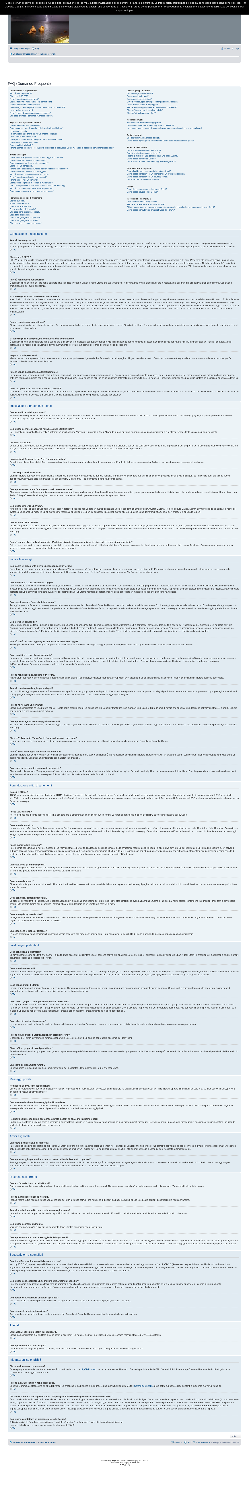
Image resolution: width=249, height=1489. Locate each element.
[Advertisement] (124, 70)
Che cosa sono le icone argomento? (26, 223)
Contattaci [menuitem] (178, 1442)
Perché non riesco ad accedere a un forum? (29, 174)
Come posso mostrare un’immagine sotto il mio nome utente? (36, 139)
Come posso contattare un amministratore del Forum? (151, 210)
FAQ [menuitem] (37, 48)
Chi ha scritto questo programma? (142, 201)
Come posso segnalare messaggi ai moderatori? (31, 183)
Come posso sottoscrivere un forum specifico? (147, 177)
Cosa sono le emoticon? (20, 206)
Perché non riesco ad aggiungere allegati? (28, 177)
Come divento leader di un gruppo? (142, 105)
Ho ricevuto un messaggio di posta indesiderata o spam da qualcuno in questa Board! (164, 128)
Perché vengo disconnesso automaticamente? (30, 113)
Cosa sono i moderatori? (138, 96)
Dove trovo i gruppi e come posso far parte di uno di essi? (152, 102)
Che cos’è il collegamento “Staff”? (141, 113)
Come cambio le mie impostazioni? (25, 125)
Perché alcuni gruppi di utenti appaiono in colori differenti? (152, 107)
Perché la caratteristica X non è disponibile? (146, 204)
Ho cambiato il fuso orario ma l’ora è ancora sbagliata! (33, 134)
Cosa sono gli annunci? (20, 215)
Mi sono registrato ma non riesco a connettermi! (31, 102)
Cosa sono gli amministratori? (140, 93)
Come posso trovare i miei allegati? (142, 192)
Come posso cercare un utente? (141, 159)
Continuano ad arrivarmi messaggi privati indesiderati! (150, 125)
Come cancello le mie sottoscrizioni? (143, 179)
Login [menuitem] (237, 48)
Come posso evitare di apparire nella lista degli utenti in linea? (36, 128)
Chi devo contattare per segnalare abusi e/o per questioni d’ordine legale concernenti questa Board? (171, 207)
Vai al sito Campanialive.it (25, 54)
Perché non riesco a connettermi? (25, 105)
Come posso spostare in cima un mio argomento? (32, 191)
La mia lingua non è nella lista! (23, 137)
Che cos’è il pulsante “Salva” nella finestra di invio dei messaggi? (38, 185)
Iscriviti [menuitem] (227, 48)
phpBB (115, 1461)
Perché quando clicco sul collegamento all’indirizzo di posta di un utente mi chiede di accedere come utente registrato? (62, 148)
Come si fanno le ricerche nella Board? (144, 150)
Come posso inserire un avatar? (24, 142)
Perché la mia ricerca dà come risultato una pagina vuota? (152, 156)
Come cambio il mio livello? (21, 145)
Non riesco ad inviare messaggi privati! (144, 123)
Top (14, 249)
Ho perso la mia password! (21, 110)
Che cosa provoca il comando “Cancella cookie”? (31, 116)
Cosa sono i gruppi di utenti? (139, 99)
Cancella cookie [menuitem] (203, 1442)
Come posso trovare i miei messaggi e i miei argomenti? (151, 161)
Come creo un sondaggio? (21, 166)
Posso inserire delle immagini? (23, 209)
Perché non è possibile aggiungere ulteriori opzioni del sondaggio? (39, 169)
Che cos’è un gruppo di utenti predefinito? (145, 110)
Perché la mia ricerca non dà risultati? (143, 153)
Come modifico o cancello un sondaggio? (28, 171)
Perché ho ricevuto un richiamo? (24, 180)
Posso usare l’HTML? (19, 203)
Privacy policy (124, 1465)
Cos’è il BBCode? (17, 201)
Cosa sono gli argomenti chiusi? (24, 220)
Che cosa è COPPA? (19, 96)
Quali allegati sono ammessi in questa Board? (147, 189)
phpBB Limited (88, 1369)
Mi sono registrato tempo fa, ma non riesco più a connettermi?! (37, 107)
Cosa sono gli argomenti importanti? (25, 217)
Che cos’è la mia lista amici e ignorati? (143, 138)
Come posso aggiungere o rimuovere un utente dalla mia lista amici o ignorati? (161, 141)
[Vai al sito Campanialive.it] (40, 23)
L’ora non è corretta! (18, 131)
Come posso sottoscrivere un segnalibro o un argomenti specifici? (156, 174)
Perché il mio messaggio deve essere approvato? (31, 188)
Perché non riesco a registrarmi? (24, 99)
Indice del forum (48, 54)
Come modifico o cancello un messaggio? (28, 160)
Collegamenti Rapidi (21, 48)
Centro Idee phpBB (143, 1386)
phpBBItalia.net (132, 1463)
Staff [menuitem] (190, 1442)
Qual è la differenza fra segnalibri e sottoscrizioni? (149, 171)
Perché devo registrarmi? (21, 93)
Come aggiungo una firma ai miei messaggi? (29, 163)
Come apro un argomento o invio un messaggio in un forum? (36, 157)
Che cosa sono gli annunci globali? (25, 212)
